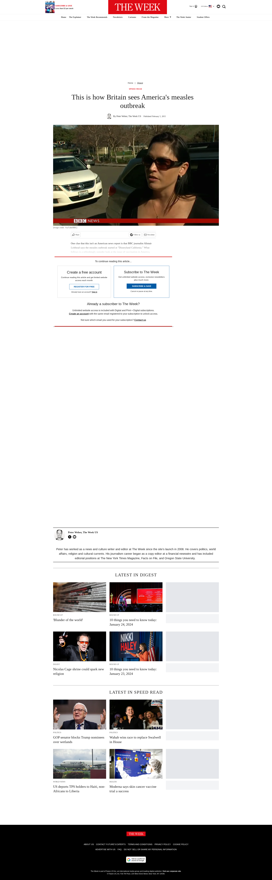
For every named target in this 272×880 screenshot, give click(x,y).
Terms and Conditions (140, 844)
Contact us (140, 320)
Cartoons (132, 17)
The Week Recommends (97, 17)
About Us (89, 844)
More (166, 17)
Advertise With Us (105, 849)
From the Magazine (150, 17)
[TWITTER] (70, 537)
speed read (135, 89)
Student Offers (203, 17)
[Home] (63, 17)
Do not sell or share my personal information (150, 849)
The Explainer (75, 17)
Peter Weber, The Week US (128, 116)
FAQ (120, 849)
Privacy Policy (163, 844)
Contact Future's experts (111, 844)
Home (130, 83)
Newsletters (118, 17)
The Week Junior (183, 17)
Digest (140, 83)
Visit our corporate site (171, 871)
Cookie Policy (180, 844)
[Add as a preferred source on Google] (136, 860)
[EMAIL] (75, 537)
